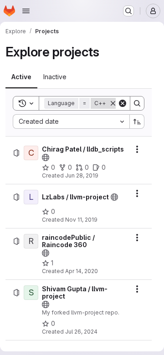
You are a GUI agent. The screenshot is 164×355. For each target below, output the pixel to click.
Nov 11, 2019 (81, 219)
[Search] (137, 103)
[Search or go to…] (128, 10)
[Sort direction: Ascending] (137, 121)
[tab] (21, 77)
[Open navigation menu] (26, 11)
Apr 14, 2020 (81, 271)
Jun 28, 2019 (81, 175)
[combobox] (71, 121)
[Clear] (122, 103)
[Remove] (113, 103)
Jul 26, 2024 (81, 331)
